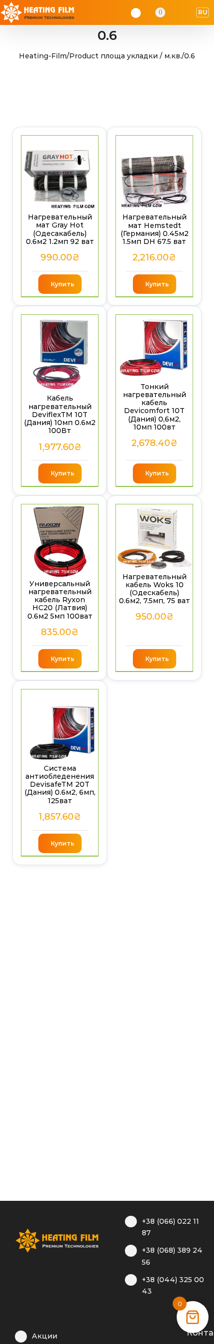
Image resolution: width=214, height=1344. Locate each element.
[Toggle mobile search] (174, 12)
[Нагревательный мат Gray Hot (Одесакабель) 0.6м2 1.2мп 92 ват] (59, 173)
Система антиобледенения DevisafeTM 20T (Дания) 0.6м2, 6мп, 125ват (60, 784)
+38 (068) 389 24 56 (172, 1256)
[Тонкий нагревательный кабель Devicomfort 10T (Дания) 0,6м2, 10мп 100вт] (154, 347)
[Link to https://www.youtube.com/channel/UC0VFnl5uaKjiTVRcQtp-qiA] (160, 1332)
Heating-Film (43, 55)
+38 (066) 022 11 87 (170, 1227)
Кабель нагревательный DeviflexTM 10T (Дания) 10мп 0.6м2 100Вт (60, 414)
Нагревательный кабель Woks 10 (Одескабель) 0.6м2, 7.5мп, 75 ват (154, 589)
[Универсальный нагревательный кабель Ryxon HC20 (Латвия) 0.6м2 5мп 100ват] (59, 540)
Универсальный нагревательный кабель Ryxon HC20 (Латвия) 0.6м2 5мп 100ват (60, 600)
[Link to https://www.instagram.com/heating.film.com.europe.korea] (145, 1332)
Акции (44, 1336)
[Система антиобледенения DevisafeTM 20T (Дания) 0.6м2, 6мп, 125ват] (59, 725)
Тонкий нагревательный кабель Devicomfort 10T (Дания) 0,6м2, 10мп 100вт (154, 407)
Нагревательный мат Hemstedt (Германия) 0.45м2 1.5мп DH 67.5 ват (154, 229)
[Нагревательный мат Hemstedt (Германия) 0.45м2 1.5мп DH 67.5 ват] (154, 173)
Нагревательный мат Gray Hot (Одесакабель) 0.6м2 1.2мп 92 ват (60, 229)
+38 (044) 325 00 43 (173, 1285)
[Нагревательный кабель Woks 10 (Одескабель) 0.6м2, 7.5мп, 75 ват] (154, 537)
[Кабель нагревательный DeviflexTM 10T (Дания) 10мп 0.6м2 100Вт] (59, 353)
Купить (62, 284)
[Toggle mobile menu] (187, 12)
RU (203, 12)
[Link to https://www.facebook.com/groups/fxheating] (129, 1332)
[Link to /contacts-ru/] (176, 1332)
